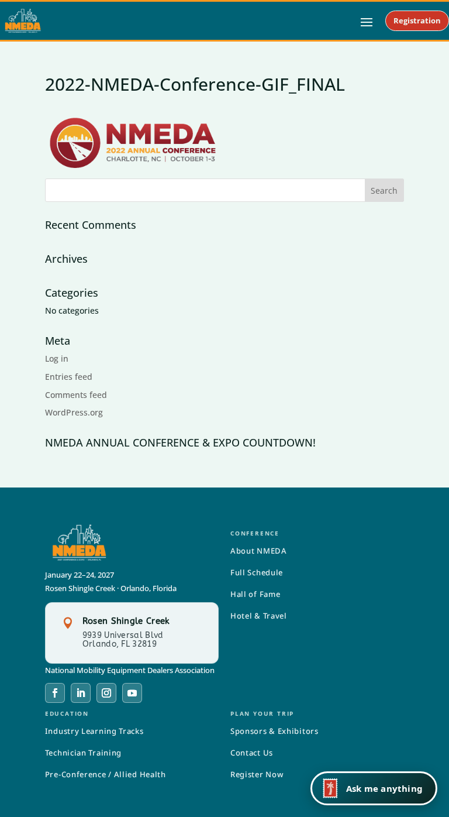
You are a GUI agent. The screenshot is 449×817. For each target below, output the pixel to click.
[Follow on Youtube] (132, 693)
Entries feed (68, 376)
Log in (56, 358)
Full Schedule (256, 572)
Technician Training (83, 752)
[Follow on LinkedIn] (81, 693)
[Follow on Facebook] (55, 693)
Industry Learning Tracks (94, 731)
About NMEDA (258, 550)
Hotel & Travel (258, 615)
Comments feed (76, 394)
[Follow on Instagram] (106, 693)
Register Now (256, 774)
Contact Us (251, 752)
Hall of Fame (255, 594)
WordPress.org (74, 412)
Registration (417, 20)
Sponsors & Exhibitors (274, 731)
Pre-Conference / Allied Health (105, 774)
